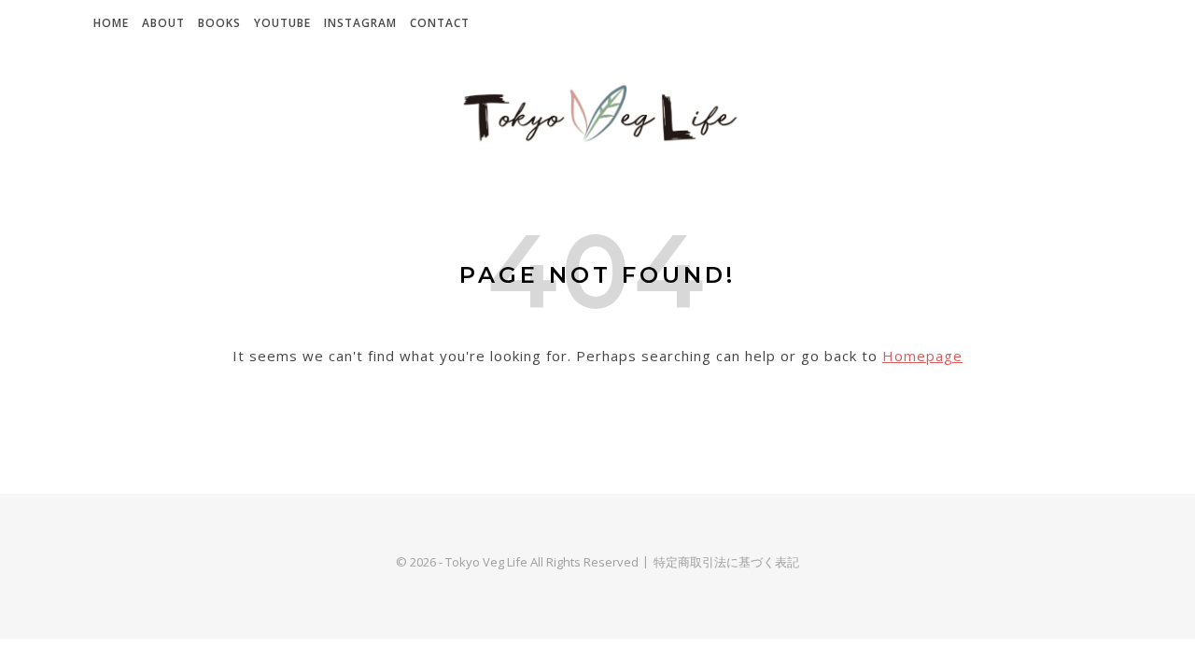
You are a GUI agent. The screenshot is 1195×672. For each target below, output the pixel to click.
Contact (440, 23)
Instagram (360, 23)
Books (219, 23)
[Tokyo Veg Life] (597, 114)
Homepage (922, 355)
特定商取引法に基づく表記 (726, 561)
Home (111, 23)
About (163, 23)
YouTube (282, 23)
